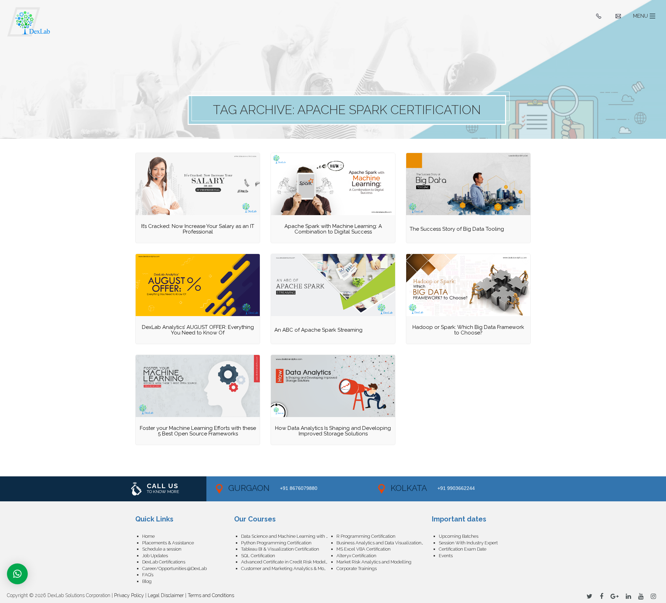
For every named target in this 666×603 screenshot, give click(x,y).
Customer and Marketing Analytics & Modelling (288, 568)
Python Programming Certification (276, 542)
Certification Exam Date (462, 549)
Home (148, 536)
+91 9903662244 (456, 488)
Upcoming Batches (458, 536)
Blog (147, 581)
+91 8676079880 (298, 488)
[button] (17, 573)
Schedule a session (161, 549)
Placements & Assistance (168, 542)
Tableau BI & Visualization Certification (280, 549)
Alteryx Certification (356, 555)
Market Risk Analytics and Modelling (373, 561)
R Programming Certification (365, 536)
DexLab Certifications (163, 561)
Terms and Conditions (211, 595)
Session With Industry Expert (468, 542)
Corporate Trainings (356, 568)
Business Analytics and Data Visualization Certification (384, 542)
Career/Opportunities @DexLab (174, 568)
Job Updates (155, 555)
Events (446, 555)
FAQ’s (147, 574)
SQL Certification (258, 555)
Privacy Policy (129, 595)
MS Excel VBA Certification (363, 549)
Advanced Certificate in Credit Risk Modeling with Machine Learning (288, 561)
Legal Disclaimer (166, 595)
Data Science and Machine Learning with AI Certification (288, 536)
